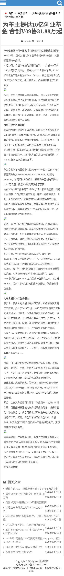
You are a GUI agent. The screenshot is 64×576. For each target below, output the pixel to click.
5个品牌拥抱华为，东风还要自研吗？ (26, 524)
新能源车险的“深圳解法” (19, 552)
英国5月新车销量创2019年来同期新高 (26, 502)
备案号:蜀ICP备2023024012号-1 (32, 564)
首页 (10, 13)
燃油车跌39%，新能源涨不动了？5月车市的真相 (32, 488)
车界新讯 (22, 13)
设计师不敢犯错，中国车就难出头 (24, 547)
